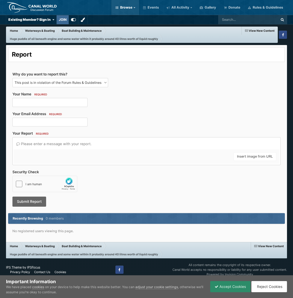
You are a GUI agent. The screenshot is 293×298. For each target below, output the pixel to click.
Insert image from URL (255, 156)
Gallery (210, 7)
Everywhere (262, 19)
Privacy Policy (20, 272)
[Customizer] (73, 19)
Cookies (60, 272)
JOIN (62, 20)
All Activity (180, 7)
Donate (234, 7)
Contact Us (42, 272)
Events (153, 7)
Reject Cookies (269, 286)
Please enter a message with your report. (56, 144)
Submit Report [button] (29, 201)
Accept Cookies (232, 286)
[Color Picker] (82, 19)
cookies (38, 287)
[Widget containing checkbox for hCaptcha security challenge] (44, 184)
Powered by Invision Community (230, 274)
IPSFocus (33, 267)
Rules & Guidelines (267, 7)
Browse (125, 7)
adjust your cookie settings (156, 287)
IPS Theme (14, 267)
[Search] (282, 19)
